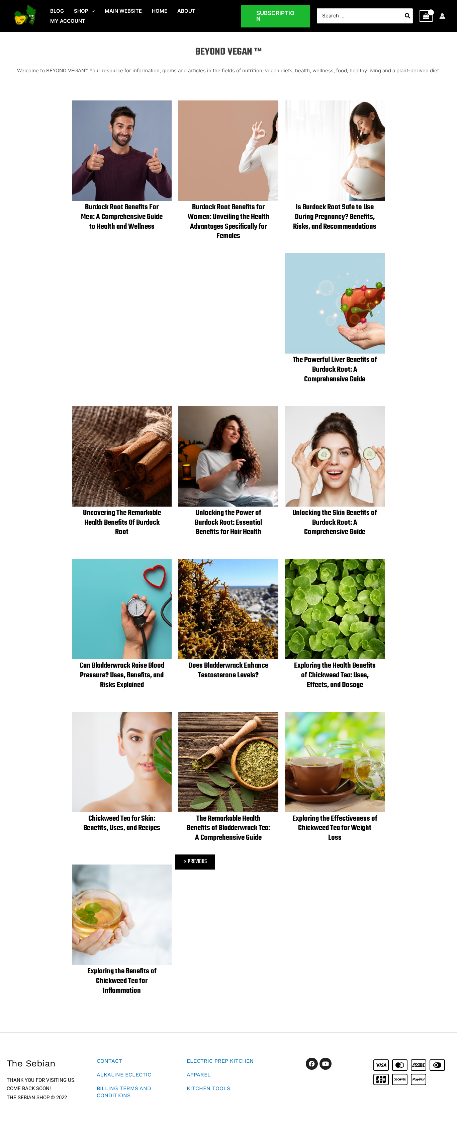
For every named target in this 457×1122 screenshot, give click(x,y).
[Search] (407, 16)
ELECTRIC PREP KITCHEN (220, 1061)
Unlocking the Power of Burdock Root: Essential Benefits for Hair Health (228, 522)
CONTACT (109, 1061)
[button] (91, 11)
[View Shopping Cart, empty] (426, 16)
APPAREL (199, 1074)
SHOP (81, 11)
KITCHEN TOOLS (208, 1088)
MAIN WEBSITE (123, 11)
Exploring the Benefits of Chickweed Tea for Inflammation (122, 981)
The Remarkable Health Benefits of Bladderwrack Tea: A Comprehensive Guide (228, 828)
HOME (159, 11)
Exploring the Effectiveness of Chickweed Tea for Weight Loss (334, 828)
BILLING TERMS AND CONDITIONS (124, 1092)
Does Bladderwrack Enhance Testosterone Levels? (228, 670)
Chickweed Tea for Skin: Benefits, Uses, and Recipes (121, 823)
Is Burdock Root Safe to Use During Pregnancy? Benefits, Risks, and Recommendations (334, 217)
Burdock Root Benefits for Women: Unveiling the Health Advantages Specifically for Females (228, 222)
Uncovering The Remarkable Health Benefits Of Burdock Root (122, 522)
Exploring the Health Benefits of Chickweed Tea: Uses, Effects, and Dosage (335, 675)
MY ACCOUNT (67, 21)
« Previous (195, 862)
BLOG (57, 11)
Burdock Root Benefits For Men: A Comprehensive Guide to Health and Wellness (122, 217)
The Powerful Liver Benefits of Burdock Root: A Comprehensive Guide (335, 369)
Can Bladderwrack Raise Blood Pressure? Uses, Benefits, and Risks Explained (122, 675)
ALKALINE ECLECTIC (124, 1074)
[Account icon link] (442, 16)
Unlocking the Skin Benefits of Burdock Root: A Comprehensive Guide (334, 522)
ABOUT (186, 11)
